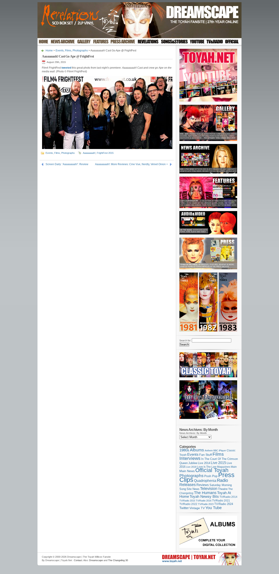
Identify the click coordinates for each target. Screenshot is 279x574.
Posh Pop (211, 476)
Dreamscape (96, 560)
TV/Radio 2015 (187, 500)
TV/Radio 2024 (223, 504)
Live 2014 (204, 463)
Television (208, 488)
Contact (78, 560)
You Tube (213, 508)
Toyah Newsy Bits (204, 496)
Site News (193, 489)
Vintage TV (197, 508)
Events (60, 50)
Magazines (223, 466)
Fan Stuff (205, 454)
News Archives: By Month (193, 433)
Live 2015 (218, 463)
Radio (222, 480)
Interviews (190, 458)
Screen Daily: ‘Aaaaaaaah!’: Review (67, 164)
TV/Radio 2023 (206, 504)
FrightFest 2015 (105, 153)
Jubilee (192, 463)
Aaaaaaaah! (89, 153)
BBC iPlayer (219, 450)
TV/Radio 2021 (221, 500)
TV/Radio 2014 (228, 496)
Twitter (184, 508)
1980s (184, 450)
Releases (187, 484)
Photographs (80, 50)
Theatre (223, 489)
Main (234, 466)
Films (68, 50)
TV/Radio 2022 (188, 504)
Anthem (209, 450)
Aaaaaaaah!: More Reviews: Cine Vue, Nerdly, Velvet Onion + (131, 164)
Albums (197, 450)
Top (236, 555)
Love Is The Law (206, 466)
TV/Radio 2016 (203, 500)
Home (49, 50)
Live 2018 (191, 467)
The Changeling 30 (118, 560)
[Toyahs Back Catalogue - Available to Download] (208, 547)
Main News (187, 471)
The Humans (205, 493)
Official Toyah (211, 470)
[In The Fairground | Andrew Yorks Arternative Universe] (208, 420)
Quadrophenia (205, 481)
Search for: (185, 340)
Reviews (202, 485)
